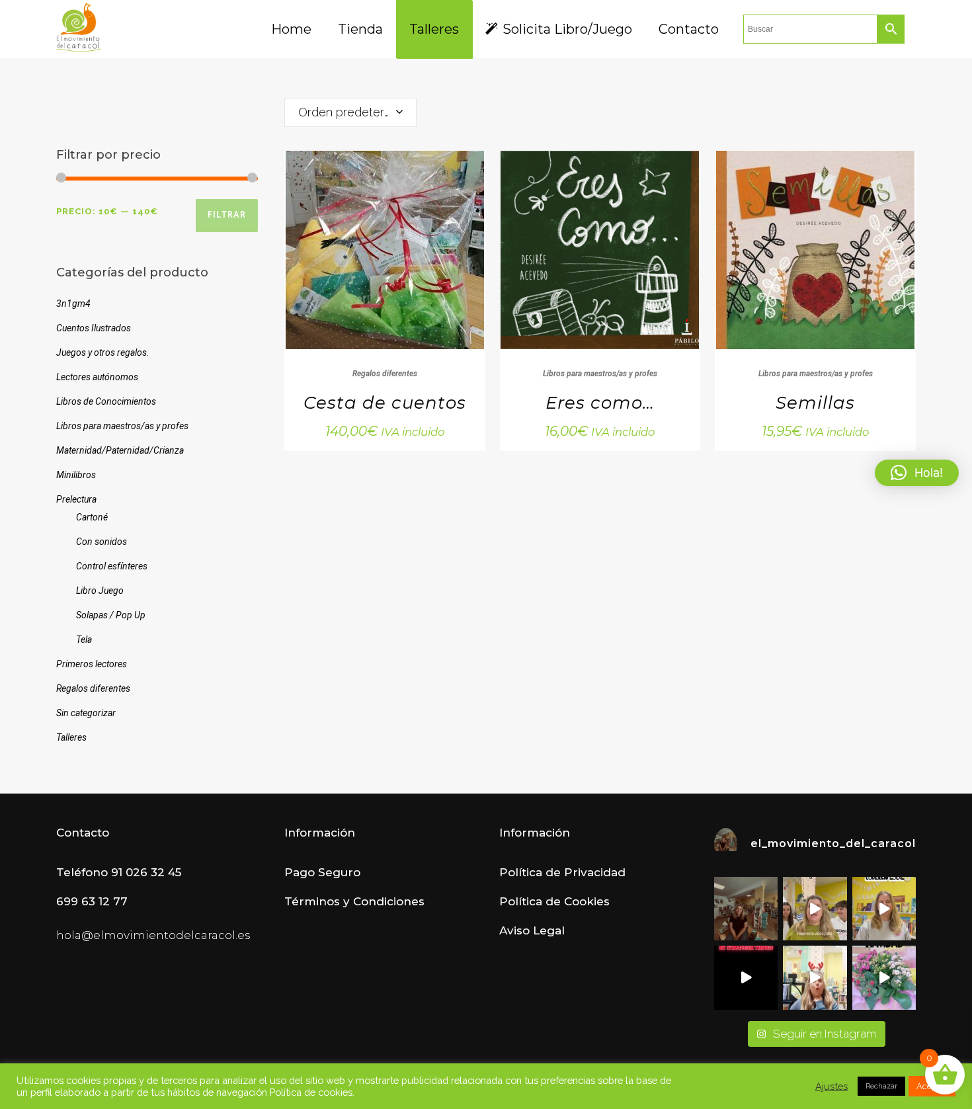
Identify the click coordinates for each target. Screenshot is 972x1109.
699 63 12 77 (92, 901)
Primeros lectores (91, 664)
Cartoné (92, 517)
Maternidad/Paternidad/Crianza (120, 450)
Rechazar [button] (881, 1086)
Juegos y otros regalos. (102, 352)
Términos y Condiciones (354, 901)
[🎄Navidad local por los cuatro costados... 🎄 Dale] (884, 977)
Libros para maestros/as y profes (122, 426)
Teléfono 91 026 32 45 (118, 872)
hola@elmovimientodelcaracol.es (153, 935)
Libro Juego (100, 590)
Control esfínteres (111, 566)
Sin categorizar (86, 713)
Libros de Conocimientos (106, 401)
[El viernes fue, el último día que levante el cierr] (746, 908)
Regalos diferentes (93, 688)
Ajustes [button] (831, 1086)
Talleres (71, 737)
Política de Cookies (554, 901)
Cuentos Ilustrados (93, 328)
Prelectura (76, 499)
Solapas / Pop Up (110, 615)
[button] (917, 473)
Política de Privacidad (562, 872)
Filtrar (227, 215)
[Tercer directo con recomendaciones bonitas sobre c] (814, 977)
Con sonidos (101, 541)
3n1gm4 (73, 303)
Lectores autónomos (97, 377)
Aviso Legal (532, 930)
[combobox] (350, 112)
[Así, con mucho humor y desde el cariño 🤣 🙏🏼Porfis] (746, 977)
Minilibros (76, 475)
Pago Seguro (322, 872)
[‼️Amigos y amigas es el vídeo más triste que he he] (814, 908)
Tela (84, 639)
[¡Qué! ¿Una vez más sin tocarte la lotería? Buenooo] (884, 908)
